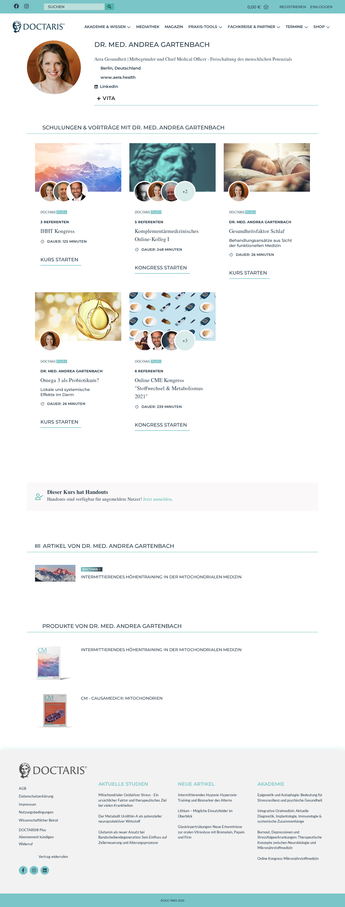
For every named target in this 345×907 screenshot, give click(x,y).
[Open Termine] (306, 27)
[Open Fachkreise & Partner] (278, 27)
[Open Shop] (328, 27)
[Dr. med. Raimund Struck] (171, 201)
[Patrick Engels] (171, 350)
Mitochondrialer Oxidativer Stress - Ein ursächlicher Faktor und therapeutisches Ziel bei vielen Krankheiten (132, 800)
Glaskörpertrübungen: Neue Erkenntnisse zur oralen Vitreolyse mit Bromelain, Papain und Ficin (211, 831)
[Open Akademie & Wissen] (129, 27)
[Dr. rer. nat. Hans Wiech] (144, 201)
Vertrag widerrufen (53, 856)
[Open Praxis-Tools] (220, 27)
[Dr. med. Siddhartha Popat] (77, 201)
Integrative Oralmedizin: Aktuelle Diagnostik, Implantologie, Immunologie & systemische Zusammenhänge (289, 816)
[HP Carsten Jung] (63, 201)
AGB (22, 788)
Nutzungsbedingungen (36, 812)
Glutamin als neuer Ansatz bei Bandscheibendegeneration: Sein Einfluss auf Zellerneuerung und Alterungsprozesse (132, 837)
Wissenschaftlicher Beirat (38, 820)
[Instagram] (27, 6)
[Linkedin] (44, 870)
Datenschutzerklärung (36, 796)
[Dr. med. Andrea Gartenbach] (50, 201)
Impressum (27, 804)
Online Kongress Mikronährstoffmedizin (288, 858)
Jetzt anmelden (157, 499)
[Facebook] (16, 6)
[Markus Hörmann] (144, 350)
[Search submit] (109, 6)
